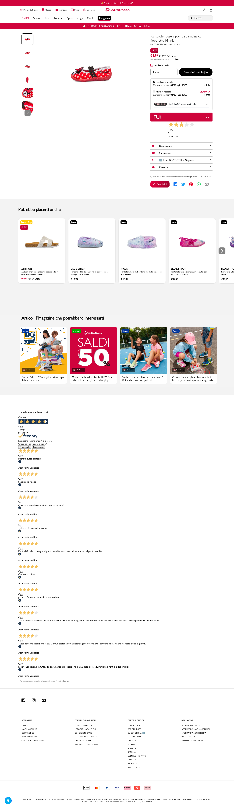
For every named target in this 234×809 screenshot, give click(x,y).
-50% (154, 50)
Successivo (38, 447)
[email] (207, 184)
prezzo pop (26, 222)
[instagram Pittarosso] (33, 700)
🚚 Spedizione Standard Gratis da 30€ (117, 3)
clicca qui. (65, 681)
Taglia (156, 72)
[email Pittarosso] (44, 700)
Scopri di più (206, 177)
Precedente (25, 447)
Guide (25, 330)
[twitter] (183, 184)
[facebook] (175, 184)
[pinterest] (191, 184)
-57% (24, 227)
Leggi (206, 117)
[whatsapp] (199, 184)
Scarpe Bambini (193, 176)
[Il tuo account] (204, 10)
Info (176, 59)
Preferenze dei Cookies (192, 740)
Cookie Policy (188, 737)
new (73, 222)
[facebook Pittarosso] (23, 700)
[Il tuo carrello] (211, 10)
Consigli (76, 330)
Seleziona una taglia (196, 72)
